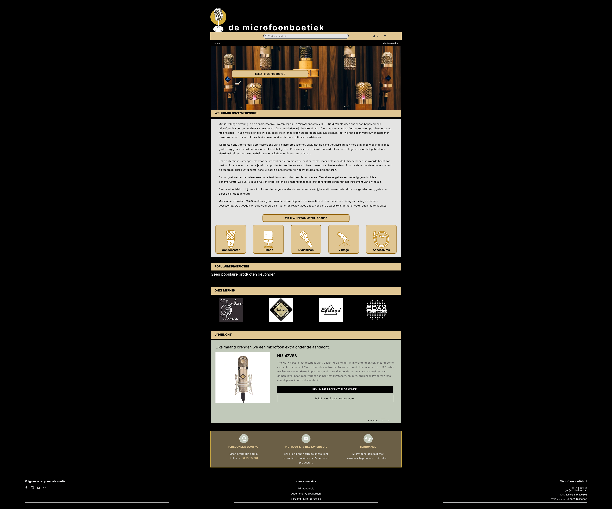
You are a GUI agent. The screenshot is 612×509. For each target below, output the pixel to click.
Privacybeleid (306, 488)
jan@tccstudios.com (576, 490)
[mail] (44, 487)
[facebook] (26, 487)
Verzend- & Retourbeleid (306, 498)
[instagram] (32, 487)
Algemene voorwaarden (306, 493)
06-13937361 (250, 458)
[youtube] (38, 487)
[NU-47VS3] (242, 354)
